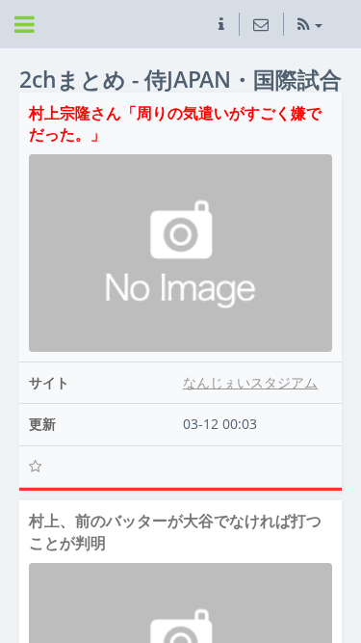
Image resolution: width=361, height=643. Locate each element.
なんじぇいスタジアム (250, 382)
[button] (221, 24)
